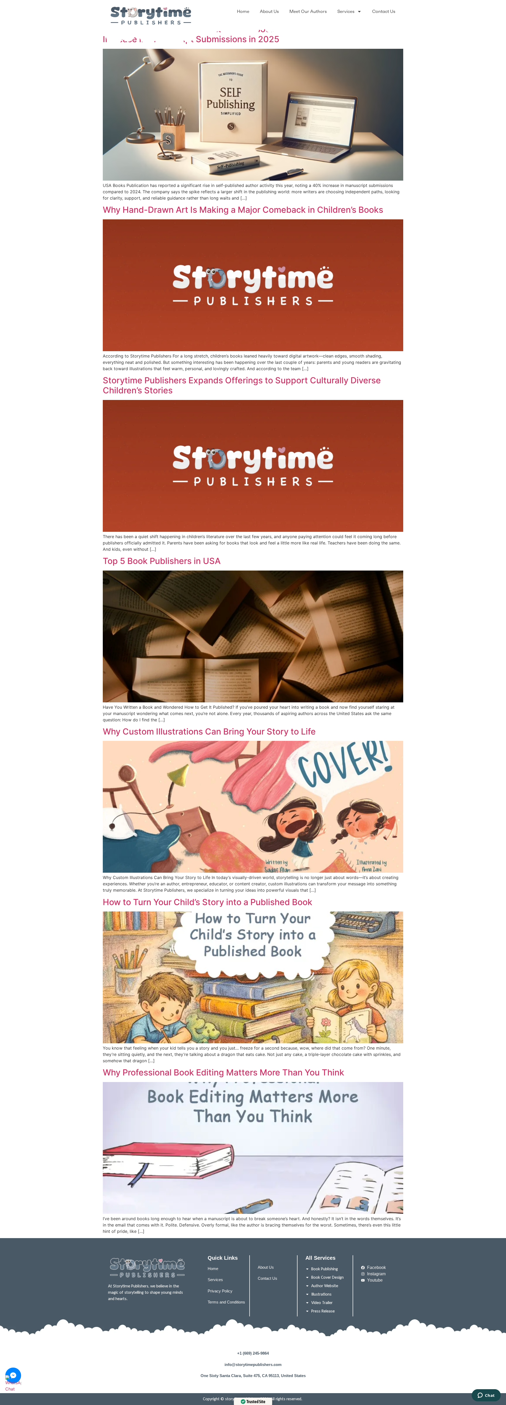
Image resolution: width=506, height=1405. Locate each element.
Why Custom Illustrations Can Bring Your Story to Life (209, 731)
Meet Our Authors (308, 11)
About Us (269, 11)
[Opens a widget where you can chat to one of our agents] (486, 1395)
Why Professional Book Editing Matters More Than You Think (223, 1072)
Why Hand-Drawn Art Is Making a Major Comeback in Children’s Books (243, 210)
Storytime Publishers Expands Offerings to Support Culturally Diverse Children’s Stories (242, 385)
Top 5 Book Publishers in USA (162, 561)
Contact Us (383, 11)
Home (243, 11)
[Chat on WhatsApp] (13, 1392)
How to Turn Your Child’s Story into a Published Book (207, 902)
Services (345, 11)
